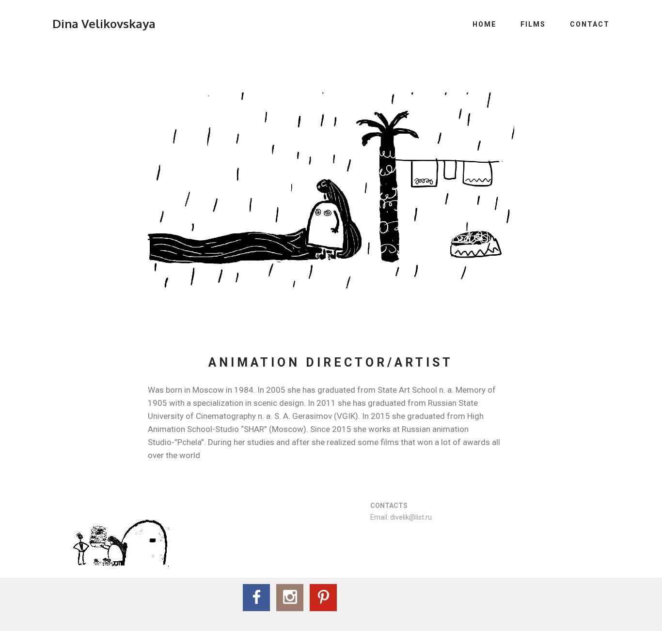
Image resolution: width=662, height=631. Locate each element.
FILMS (533, 24)
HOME (484, 24)
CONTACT (590, 24)
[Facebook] (256, 597)
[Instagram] (289, 597)
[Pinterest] (323, 597)
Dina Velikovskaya (104, 23)
